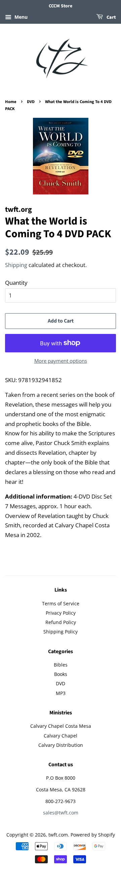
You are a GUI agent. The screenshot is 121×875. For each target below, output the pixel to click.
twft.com (58, 835)
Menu (20, 17)
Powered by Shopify (93, 835)
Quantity (16, 282)
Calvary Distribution (60, 745)
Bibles (61, 665)
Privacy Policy (61, 613)
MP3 (61, 693)
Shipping (16, 265)
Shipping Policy (60, 631)
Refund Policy (60, 622)
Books (60, 674)
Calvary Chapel (60, 735)
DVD (31, 102)
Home (10, 102)
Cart (111, 17)
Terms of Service (60, 603)
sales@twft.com (60, 812)
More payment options (60, 360)
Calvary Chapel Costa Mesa (60, 726)
